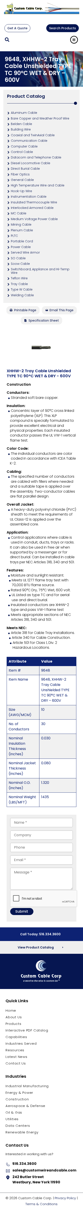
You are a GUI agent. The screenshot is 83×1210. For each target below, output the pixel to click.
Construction (17, 1099)
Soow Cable (20, 264)
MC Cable (18, 213)
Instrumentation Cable (28, 196)
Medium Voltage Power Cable (34, 219)
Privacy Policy (65, 1198)
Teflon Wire (19, 278)
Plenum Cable (22, 230)
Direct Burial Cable (25, 168)
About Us (14, 1017)
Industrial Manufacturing (27, 1086)
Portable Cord (22, 241)
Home (11, 1010)
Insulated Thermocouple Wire (34, 202)
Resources (15, 1050)
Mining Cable (21, 224)
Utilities (12, 1119)
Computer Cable (24, 146)
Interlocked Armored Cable (32, 208)
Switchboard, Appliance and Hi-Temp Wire (40, 271)
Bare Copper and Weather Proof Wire (40, 118)
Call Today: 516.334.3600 (40, 934)
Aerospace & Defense (25, 1105)
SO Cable (18, 258)
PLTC (14, 236)
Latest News (16, 1056)
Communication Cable (29, 140)
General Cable (22, 180)
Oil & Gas (14, 1112)
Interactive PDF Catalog (27, 1030)
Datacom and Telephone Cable (36, 157)
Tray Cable (19, 284)
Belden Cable (21, 124)
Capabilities (16, 1037)
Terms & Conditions (41, 1204)
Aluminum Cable (24, 113)
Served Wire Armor (25, 252)
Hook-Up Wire (21, 191)
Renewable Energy (22, 1132)
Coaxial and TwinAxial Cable (33, 135)
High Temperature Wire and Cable (37, 185)
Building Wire (21, 129)
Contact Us (16, 1063)
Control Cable (22, 152)
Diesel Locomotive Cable (30, 163)
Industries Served (21, 1043)
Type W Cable (22, 289)
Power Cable (21, 247)
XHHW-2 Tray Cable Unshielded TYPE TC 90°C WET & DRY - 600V (39, 373)
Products (13, 1023)
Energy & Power (19, 1092)
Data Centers (18, 1125)
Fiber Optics (20, 174)
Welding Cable (22, 295)
